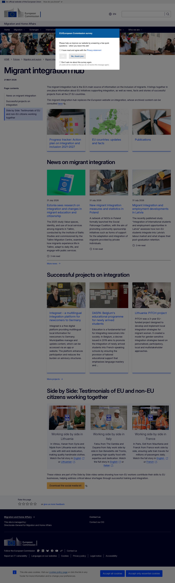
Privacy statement (94, 50)
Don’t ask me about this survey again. (76, 62)
